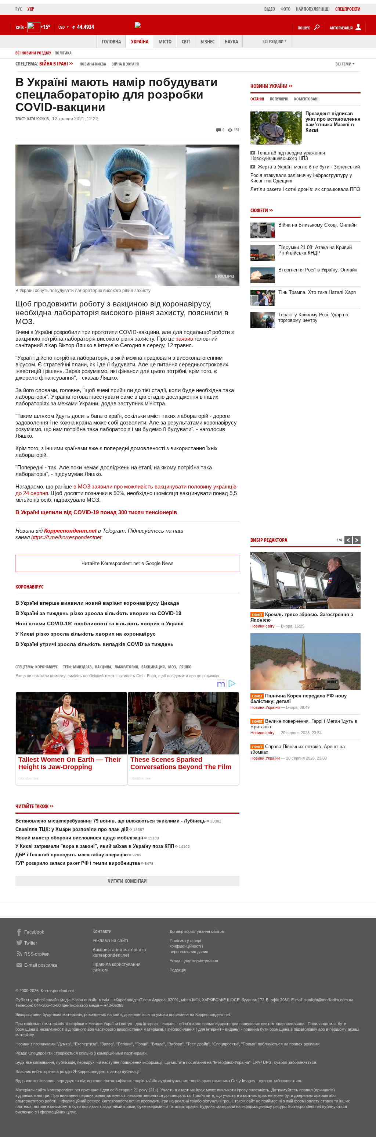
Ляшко (185, 666)
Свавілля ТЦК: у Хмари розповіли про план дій (79, 829)
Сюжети (259, 210)
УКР (31, 9)
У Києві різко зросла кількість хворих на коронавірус (85, 634)
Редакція (178, 970)
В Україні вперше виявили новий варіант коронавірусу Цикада (97, 603)
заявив (184, 338)
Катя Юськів (38, 118)
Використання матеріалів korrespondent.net (119, 952)
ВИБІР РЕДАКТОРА (268, 539)
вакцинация (153, 666)
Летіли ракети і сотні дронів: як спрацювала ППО (305, 189)
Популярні (279, 99)
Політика (63, 53)
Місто (165, 41)
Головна (111, 41)
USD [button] (62, 27)
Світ (186, 41)
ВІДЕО (269, 9)
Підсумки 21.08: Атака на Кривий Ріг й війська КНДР (315, 250)
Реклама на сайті (110, 940)
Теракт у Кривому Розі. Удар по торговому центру (313, 317)
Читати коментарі (128, 880)
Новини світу (262, 626)
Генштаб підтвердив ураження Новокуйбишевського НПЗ (287, 155)
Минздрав (82, 666)
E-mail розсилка (40, 965)
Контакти (102, 931)
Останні (257, 99)
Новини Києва (93, 64)
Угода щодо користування (194, 961)
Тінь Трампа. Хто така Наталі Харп (317, 292)
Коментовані (306, 99)
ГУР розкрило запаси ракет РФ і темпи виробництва (84, 863)
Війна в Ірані (89, 63)
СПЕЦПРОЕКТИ (348, 9)
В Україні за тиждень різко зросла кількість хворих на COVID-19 (98, 613)
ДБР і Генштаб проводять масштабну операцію (78, 854)
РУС (18, 9)
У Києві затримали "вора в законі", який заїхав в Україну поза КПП (102, 846)
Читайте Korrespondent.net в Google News (128, 563)
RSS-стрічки (37, 954)
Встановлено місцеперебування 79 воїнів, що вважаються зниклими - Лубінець (118, 821)
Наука (231, 41)
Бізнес (207, 41)
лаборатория (126, 666)
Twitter (30, 943)
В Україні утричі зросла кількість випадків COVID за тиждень (94, 644)
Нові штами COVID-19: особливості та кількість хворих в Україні (99, 623)
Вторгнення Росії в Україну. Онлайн (317, 270)
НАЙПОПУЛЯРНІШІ (313, 9)
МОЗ (172, 666)
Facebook (34, 932)
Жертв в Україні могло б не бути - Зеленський (309, 167)
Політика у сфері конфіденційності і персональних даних (189, 946)
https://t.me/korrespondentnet (66, 537)
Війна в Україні (125, 64)
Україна (139, 41)
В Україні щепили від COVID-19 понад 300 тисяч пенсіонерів (96, 512)
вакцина (103, 666)
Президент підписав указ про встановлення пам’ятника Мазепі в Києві (333, 122)
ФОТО (285, 9)
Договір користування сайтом (197, 931)
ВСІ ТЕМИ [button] (343, 64)
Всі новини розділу (33, 53)
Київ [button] (20, 27)
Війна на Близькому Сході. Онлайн (317, 225)
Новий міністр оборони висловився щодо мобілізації (87, 838)
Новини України (269, 85)
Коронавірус (46, 666)
